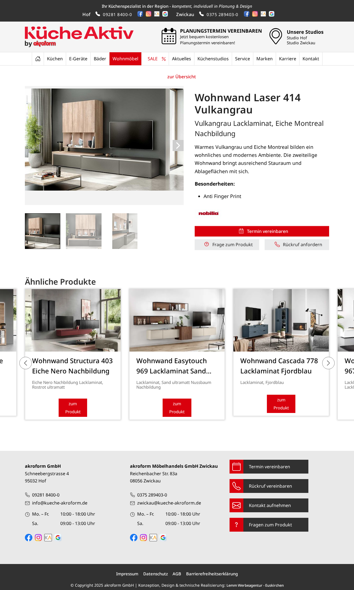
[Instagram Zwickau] (143, 537)
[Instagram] (150, 15)
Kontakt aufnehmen (270, 505)
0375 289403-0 (222, 14)
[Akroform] (79, 37)
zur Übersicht (181, 77)
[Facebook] (141, 15)
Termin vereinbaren (269, 467)
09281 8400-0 (117, 14)
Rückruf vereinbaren (270, 486)
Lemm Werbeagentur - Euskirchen (255, 585)
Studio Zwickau (301, 43)
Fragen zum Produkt (270, 525)
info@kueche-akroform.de (59, 503)
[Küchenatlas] (158, 15)
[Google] (166, 15)
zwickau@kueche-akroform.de (169, 503)
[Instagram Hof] (38, 537)
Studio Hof (297, 38)
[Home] (38, 58)
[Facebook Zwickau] (133, 537)
